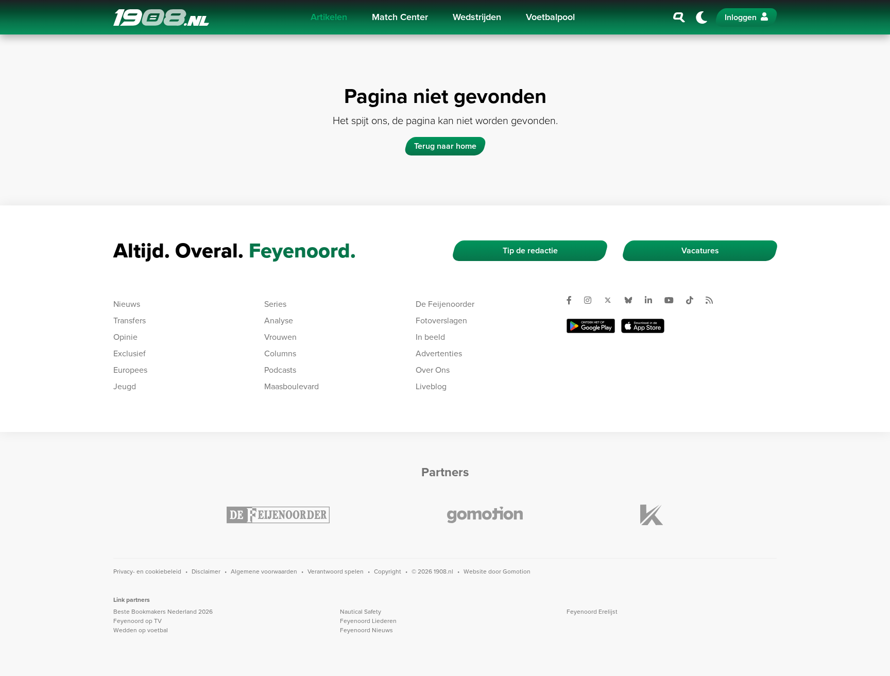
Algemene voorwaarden (264, 571)
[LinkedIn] (652, 300)
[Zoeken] (679, 17)
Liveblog (431, 386)
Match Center (400, 17)
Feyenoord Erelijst (592, 611)
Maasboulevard (291, 386)
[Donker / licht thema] (701, 17)
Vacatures (700, 250)
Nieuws (126, 304)
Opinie (125, 337)
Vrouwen (280, 337)
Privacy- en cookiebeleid (147, 571)
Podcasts (280, 370)
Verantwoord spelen (335, 571)
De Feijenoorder (445, 304)
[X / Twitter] (612, 300)
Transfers (129, 320)
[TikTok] (693, 300)
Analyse (278, 320)
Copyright (387, 571)
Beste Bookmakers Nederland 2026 (163, 611)
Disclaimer (206, 571)
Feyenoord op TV (137, 621)
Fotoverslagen (441, 320)
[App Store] (642, 326)
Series (275, 304)
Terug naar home (445, 146)
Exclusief (129, 353)
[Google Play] (590, 326)
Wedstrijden (477, 17)
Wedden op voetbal (140, 630)
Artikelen (329, 17)
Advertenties (439, 353)
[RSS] (713, 300)
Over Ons (433, 370)
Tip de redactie (530, 250)
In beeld (430, 337)
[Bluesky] (632, 300)
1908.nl (161, 17)
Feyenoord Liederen (368, 621)
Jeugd (124, 386)
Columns (280, 353)
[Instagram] (592, 300)
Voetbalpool (550, 17)
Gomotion (516, 571)
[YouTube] (673, 300)
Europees (130, 370)
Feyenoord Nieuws (366, 630)
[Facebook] (573, 300)
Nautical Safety (360, 611)
